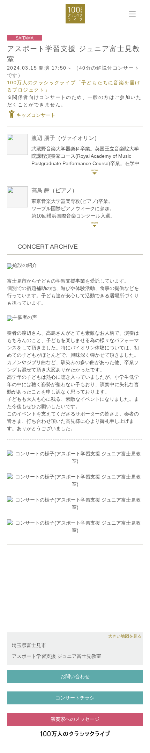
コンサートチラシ (75, 698)
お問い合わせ (75, 676)
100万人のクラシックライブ (75, 13)
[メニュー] (132, 14)
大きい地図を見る (125, 636)
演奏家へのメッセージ (75, 719)
